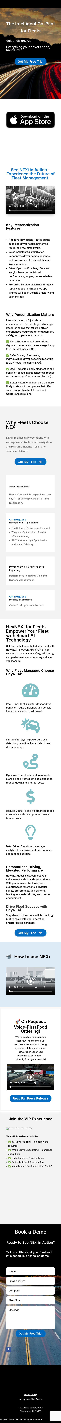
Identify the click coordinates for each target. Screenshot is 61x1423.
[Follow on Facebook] (8, 1349)
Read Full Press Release (30, 1098)
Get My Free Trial (30, 61)
